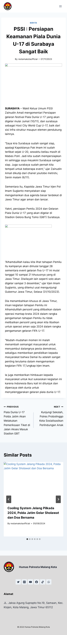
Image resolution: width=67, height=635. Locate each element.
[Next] (58, 499)
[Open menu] (60, 6)
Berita (33, 23)
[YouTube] (30, 582)
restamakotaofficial (28, 59)
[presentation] (33, 482)
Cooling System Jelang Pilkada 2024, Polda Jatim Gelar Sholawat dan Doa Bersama (33, 512)
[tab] (27, 539)
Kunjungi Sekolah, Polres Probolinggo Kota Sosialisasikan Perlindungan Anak (51, 415)
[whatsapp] (48, 582)
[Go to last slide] (8, 499)
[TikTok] (42, 582)
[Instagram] (24, 582)
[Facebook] (36, 582)
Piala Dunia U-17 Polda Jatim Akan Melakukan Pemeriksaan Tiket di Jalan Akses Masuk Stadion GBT (17, 420)
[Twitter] (18, 582)
